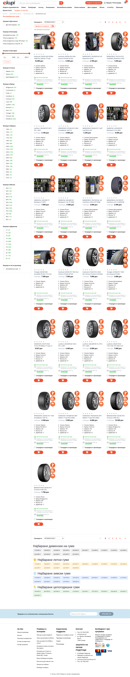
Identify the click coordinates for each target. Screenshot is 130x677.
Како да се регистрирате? (44, 635)
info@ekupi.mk (81, 634)
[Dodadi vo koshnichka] (38, 93)
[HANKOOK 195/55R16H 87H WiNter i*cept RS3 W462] (93, 401)
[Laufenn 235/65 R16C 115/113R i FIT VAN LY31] (117, 329)
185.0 (7, 141)
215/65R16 (114, 550)
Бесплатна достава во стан (45, 661)
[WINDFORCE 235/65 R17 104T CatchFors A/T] (93, 113)
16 (6, 241)
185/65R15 (47, 550)
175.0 (7, 138)
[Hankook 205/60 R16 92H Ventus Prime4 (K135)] (68, 41)
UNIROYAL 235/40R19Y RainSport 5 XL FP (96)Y (66, 201)
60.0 (7, 205)
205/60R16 (76, 550)
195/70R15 (66, 578)
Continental (9, 90)
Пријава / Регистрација (113, 3)
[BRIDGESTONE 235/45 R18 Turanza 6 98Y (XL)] (117, 401)
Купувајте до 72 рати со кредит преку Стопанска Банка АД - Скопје (44, 653)
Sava (7, 110)
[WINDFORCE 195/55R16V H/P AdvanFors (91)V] (92, 41)
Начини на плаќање (43, 664)
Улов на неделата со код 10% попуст (14, 41)
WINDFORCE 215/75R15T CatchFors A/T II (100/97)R (115, 201)
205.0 (7, 146)
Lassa (7, 102)
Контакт (19, 635)
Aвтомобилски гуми (28, 13)
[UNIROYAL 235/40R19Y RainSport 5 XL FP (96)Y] (68, 185)
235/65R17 (104, 591)
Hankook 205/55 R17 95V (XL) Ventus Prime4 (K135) (68, 273)
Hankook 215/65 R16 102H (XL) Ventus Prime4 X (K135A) (92, 273)
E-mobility (110, 7)
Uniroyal (8, 116)
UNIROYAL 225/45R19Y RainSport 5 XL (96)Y (114, 129)
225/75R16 (95, 591)
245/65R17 (123, 591)
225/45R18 (47, 554)
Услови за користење (23, 641)
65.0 (7, 208)
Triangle (8, 113)
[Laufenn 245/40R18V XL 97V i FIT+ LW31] (93, 329)
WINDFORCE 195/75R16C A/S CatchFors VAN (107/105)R (92, 201)
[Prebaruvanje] (61, 3)
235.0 (7, 155)
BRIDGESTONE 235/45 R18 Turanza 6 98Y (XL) (115, 417)
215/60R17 (104, 550)
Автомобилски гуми (9, 35)
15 (6, 238)
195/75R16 (76, 578)
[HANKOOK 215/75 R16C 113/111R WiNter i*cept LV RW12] (44, 329)
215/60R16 (95, 550)
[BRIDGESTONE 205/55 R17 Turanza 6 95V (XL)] (44, 473)
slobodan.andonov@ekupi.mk (86, 659)
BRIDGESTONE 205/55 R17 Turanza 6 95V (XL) (43, 489)
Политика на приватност (24, 638)
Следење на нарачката (94, 3)
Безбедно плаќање (42, 667)
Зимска (8, 71)
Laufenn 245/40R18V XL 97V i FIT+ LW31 (93, 345)
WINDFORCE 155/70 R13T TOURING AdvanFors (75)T (115, 57)
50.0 (7, 199)
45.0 (7, 197)
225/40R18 (123, 550)
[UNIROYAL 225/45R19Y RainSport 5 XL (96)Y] (117, 113)
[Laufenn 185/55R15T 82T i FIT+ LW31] (44, 113)
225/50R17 (56, 554)
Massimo (8, 107)
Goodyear (9, 96)
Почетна (5, 13)
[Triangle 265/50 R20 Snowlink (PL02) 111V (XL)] (44, 257)
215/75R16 (123, 578)
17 (6, 244)
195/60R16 (47, 578)
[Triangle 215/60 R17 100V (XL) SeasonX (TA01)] (117, 257)
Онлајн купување (22, 644)
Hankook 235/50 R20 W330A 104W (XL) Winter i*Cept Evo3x (43, 57)
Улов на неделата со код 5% (11, 44)
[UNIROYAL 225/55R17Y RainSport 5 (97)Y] (44, 185)
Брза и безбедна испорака (45, 658)
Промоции (119, 7)
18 (6, 247)
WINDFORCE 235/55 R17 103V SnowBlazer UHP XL (44, 417)
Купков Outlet (7, 10)
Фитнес (102, 7)
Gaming (40, 7)
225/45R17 (37, 554)
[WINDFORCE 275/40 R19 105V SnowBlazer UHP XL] (68, 113)
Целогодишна (10, 77)
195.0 (7, 143)
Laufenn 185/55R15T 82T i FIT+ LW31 (43, 129)
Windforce (9, 119)
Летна (8, 74)
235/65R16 (76, 581)
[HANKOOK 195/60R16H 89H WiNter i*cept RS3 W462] (68, 401)
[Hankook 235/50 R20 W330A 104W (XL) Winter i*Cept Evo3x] (44, 41)
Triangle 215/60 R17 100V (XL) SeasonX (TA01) (115, 273)
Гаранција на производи (63, 638)
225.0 (7, 152)
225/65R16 (56, 581)
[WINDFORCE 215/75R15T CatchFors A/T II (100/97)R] (117, 185)
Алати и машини (79, 7)
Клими (23, 7)
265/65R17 (37, 595)
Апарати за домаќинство (11, 7)
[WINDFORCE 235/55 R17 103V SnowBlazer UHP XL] (44, 401)
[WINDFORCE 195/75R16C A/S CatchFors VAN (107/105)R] (93, 185)
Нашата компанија (22, 632)
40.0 (7, 194)
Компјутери (32, 7)
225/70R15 (76, 554)
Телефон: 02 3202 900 (21, 10)
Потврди (7, 62)
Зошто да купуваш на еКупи (45, 638)
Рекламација (60, 644)
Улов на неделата (8, 38)
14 (6, 236)
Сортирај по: (38, 22)
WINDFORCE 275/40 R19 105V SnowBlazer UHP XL (68, 129)
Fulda (7, 93)
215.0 (7, 149)
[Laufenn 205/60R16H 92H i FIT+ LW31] (68, 329)
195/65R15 (56, 550)
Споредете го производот (44, 88)
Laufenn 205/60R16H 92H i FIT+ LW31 (67, 345)
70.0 (7, 211)
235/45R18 (76, 568)
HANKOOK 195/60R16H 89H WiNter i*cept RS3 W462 (67, 417)
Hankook (9, 99)
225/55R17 (66, 554)
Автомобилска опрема (64, 7)
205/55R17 (85, 550)
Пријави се (106, 614)
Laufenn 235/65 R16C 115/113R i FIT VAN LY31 (115, 345)
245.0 (7, 158)
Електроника (50, 7)
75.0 (7, 214)
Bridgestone (9, 87)
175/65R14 (37, 550)
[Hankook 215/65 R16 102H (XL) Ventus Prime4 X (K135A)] (93, 257)
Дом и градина (92, 7)
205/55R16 (66, 550)
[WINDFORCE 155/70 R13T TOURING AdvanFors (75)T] (117, 41)
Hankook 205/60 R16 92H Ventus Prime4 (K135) (67, 57)
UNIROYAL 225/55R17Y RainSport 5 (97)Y (41, 201)
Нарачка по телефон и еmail (64, 635)
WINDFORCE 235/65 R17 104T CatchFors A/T (92, 129)
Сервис (58, 641)
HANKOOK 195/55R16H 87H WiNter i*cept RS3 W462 (92, 417)
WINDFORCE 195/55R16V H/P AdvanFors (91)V (92, 57)
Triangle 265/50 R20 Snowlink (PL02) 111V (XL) (43, 273)
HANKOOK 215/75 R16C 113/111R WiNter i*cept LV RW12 (43, 345)
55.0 (7, 202)
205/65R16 (66, 591)
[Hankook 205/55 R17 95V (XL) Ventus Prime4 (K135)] (68, 257)
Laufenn (8, 104)
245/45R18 (114, 591)
